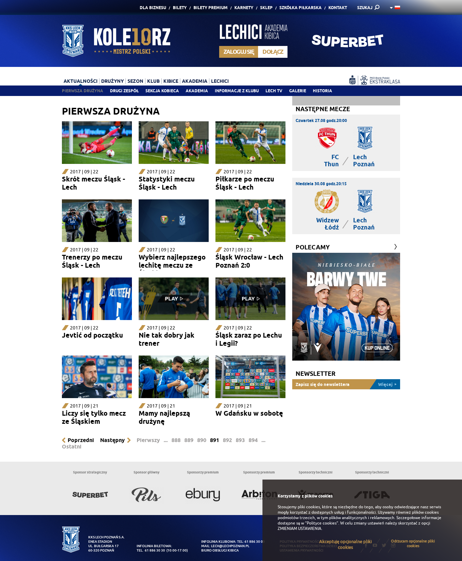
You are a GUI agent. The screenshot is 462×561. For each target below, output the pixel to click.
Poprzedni (81, 440)
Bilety (180, 7)
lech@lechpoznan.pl (230, 546)
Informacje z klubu (237, 90)
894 (253, 440)
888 (176, 440)
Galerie (297, 90)
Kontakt (337, 7)
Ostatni (72, 446)
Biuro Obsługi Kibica (220, 550)
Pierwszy (148, 440)
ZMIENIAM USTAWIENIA (299, 528)
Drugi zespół (124, 90)
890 (201, 440)
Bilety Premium (210, 7)
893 (240, 440)
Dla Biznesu (153, 7)
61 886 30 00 (255, 541)
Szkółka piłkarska (300, 7)
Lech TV (273, 90)
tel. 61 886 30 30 (151, 550)
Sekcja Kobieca (162, 90)
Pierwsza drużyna (82, 90)
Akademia (197, 90)
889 (188, 440)
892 (227, 440)
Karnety (243, 7)
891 (214, 440)
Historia (322, 90)
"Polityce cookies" (321, 523)
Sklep (266, 7)
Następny (112, 440)
